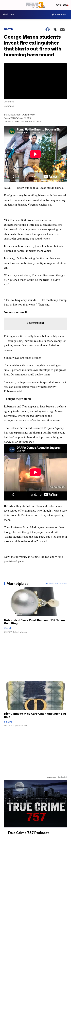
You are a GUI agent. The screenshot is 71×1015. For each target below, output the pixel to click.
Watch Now (61, 5)
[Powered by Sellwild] (62, 777)
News (8, 29)
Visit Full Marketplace (56, 583)
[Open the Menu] (5, 5)
